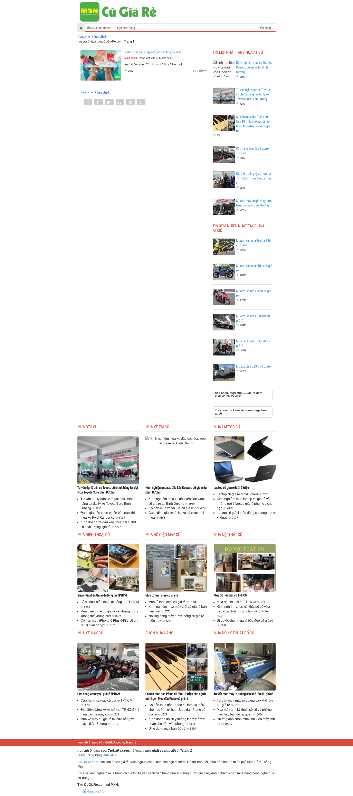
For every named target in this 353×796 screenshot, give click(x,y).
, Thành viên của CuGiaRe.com (148, 58)
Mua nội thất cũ (228, 534)
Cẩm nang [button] (264, 28)
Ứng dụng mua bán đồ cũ (167, 728)
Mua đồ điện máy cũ (162, 534)
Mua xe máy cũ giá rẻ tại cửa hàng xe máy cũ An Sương (253, 202)
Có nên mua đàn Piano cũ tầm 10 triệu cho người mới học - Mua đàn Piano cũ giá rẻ (253, 123)
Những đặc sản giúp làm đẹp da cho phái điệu (153, 52)
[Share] (88, 102)
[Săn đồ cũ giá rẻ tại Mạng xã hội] (94, 791)
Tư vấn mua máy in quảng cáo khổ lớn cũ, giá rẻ (243, 694)
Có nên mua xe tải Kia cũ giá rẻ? (173, 508)
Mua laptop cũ (227, 426)
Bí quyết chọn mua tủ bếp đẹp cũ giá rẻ (245, 620)
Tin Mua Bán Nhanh (99, 28)
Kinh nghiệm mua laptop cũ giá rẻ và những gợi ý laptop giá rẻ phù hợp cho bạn (245, 503)
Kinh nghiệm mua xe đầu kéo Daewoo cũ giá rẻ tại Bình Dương (254, 67)
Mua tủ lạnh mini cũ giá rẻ (161, 595)
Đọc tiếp (198, 71)
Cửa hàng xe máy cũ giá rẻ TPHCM (98, 694)
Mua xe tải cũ (157, 426)
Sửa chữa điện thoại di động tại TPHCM (102, 595)
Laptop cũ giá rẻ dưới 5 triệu (231, 487)
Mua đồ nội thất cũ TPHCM (230, 595)
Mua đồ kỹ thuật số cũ (234, 632)
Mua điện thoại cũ (93, 534)
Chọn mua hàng (125, 28)
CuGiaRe (109, 755)
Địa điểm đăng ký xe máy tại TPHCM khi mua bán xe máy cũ (253, 178)
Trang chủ (83, 36)
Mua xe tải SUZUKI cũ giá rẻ (253, 366)
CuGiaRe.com (87, 762)
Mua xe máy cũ (90, 632)
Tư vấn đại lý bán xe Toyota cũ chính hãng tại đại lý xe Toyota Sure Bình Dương (253, 94)
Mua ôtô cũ (87, 426)
